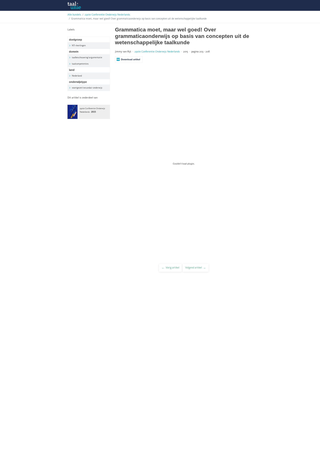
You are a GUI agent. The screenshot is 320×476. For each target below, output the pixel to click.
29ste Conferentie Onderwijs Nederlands (107, 14)
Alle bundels (74, 14)
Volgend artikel (193, 267)
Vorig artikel (172, 267)
